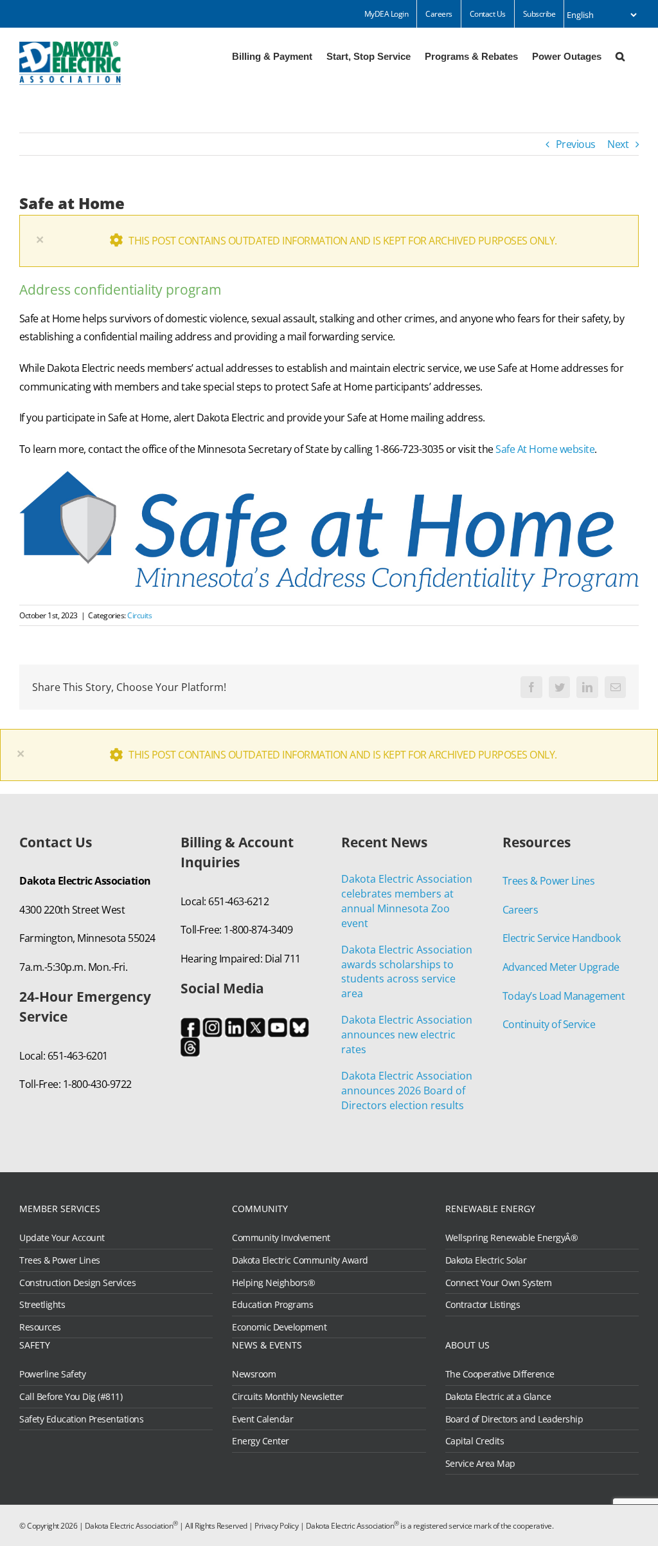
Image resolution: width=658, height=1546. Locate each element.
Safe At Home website (544, 449)
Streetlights (42, 1304)
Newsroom (254, 1374)
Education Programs (272, 1304)
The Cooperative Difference (500, 1374)
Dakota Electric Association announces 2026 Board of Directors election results (406, 1090)
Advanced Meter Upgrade (560, 967)
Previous (576, 144)
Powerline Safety (52, 1374)
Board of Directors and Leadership (514, 1419)
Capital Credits (474, 1441)
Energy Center (260, 1441)
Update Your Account (62, 1237)
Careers (520, 910)
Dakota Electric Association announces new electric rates (406, 1034)
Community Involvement (281, 1237)
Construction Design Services (77, 1282)
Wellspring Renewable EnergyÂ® (511, 1237)
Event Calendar (262, 1419)
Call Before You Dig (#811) (70, 1396)
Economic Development (279, 1327)
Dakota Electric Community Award (300, 1260)
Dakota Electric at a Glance (498, 1396)
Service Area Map (480, 1463)
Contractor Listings (482, 1304)
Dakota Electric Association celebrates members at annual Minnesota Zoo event (406, 901)
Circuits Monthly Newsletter (288, 1396)
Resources (40, 1327)
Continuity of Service (549, 1024)
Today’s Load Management (563, 996)
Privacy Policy (276, 1525)
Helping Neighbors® (273, 1282)
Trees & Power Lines (548, 881)
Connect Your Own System (498, 1282)
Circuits (139, 615)
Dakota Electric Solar (486, 1260)
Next (617, 144)
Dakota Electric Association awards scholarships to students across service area (406, 972)
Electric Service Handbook (561, 938)
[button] (620, 55)
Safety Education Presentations (81, 1419)
